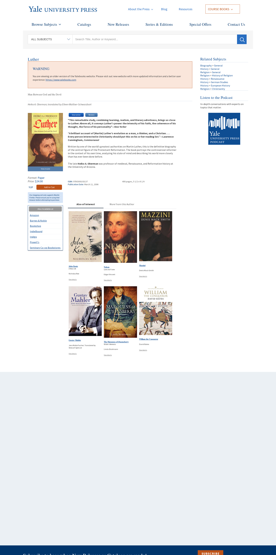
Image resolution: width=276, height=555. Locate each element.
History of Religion (222, 75)
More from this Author (122, 204)
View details (73, 279)
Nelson (106, 267)
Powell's (34, 242)
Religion (205, 72)
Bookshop (35, 225)
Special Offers (200, 24)
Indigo (33, 236)
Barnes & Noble (38, 220)
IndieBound (36, 231)
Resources (185, 9)
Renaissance (217, 78)
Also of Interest (86, 204)
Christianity (218, 88)
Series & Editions (159, 24)
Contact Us (236, 24)
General (218, 65)
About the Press (139, 9)
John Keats (73, 266)
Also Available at (45, 209)
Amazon (34, 215)
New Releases (118, 24)
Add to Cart (49, 187)
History (204, 68)
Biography (206, 65)
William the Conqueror (148, 339)
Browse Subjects (44, 24)
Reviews (91, 115)
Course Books (218, 9)
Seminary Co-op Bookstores (45, 247)
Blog (164, 9)
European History (220, 85)
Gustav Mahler (75, 340)
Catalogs (84, 24)
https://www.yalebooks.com (61, 79)
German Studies (219, 82)
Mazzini (142, 265)
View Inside (45, 169)
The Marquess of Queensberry (116, 341)
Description (76, 115)
